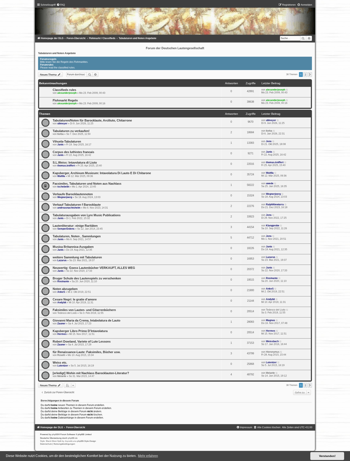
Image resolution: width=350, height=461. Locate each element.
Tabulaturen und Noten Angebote (57, 53)
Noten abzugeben (65, 289)
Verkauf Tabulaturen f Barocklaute (77, 204)
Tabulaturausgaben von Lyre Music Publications (87, 215)
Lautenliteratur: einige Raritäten (75, 225)
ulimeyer (62, 123)
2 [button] (305, 74)
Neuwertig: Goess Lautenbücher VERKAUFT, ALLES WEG (94, 267)
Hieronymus (272, 351)
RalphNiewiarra (275, 204)
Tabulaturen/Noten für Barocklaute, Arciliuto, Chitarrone (92, 120)
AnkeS (61, 292)
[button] (310, 74)
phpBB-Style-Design (86, 441)
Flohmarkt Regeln (65, 100)
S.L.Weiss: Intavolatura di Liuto (75, 162)
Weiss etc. (60, 362)
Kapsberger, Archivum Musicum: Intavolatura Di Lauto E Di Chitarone (102, 173)
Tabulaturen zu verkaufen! (71, 131)
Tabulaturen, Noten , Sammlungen (77, 236)
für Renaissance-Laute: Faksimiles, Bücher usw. (87, 352)
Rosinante (63, 281)
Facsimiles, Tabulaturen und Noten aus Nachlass (87, 183)
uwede (269, 183)
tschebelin (63, 186)
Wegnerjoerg (64, 197)
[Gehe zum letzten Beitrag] (287, 89)
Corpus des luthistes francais (73, 152)
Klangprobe (272, 225)
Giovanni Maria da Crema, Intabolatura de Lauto (86, 320)
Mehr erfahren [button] (148, 456)
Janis (60, 144)
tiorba (60, 134)
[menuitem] (61, 4)
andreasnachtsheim (68, 207)
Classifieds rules (64, 90)
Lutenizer (62, 365)
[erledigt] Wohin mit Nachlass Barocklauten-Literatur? (91, 373)
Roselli (61, 355)
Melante (61, 376)
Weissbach (272, 341)
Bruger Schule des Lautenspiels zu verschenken (87, 278)
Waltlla (61, 176)
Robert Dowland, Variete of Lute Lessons (82, 341)
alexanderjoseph (67, 93)
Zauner (61, 323)
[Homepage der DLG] (175, 20)
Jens (269, 141)
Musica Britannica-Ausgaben (73, 246)
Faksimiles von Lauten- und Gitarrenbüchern (84, 310)
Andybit (61, 302)
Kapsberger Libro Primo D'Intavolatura (80, 331)
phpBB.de (73, 438)
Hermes (62, 334)
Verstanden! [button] (327, 456)
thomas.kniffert (66, 165)
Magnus (270, 320)
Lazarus (62, 260)
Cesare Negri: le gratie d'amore (75, 299)
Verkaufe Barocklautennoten (73, 194)
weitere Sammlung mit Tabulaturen (77, 257)
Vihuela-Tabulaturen (67, 141)
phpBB (55, 434)
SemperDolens (66, 228)
